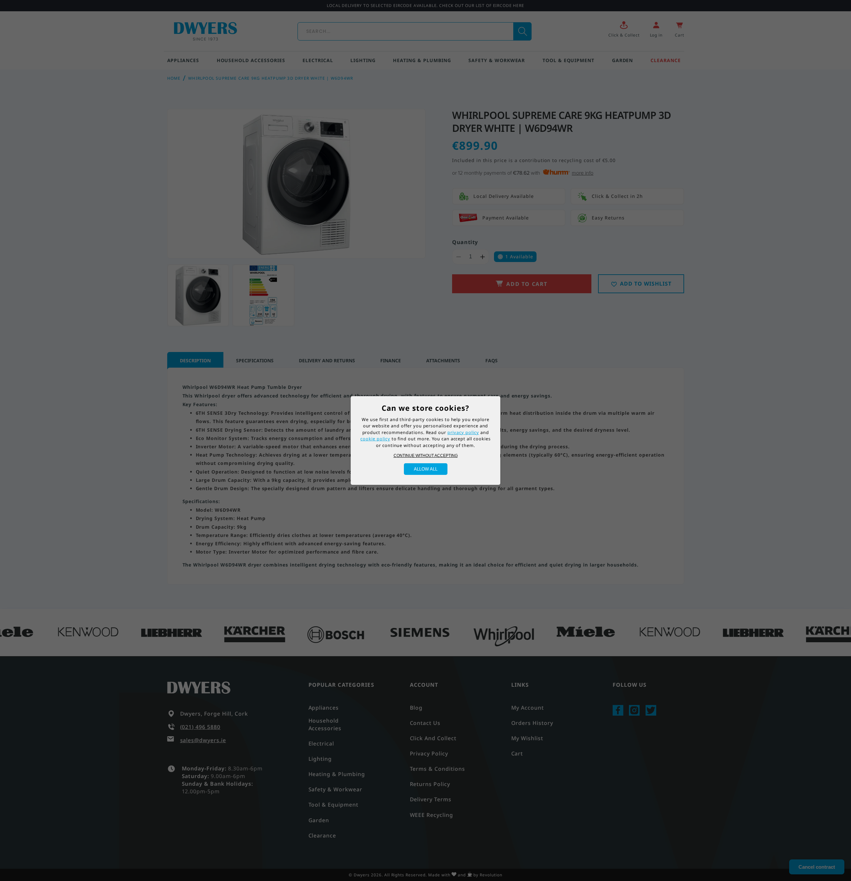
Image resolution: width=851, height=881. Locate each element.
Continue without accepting (426, 455)
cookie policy (375, 439)
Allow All (425, 469)
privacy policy (463, 432)
